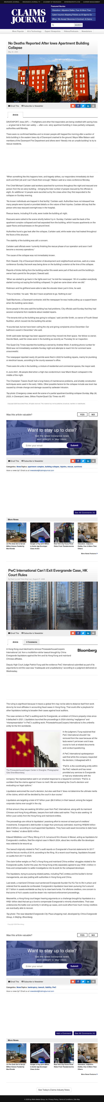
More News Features (88, 553)
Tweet (83, 106)
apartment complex (36, 466)
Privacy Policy (53, 1099)
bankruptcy (32, 987)
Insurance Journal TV (31, 2)
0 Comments (31, 642)
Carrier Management (91, 2)
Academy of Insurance (52, 2)
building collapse (52, 466)
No (93, 414)
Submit (74, 445)
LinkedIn (88, 106)
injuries (63, 466)
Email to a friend (72, 106)
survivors (78, 466)
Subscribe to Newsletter (33, 106)
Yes (82, 414)
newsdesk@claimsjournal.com (42, 470)
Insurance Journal (12, 2)
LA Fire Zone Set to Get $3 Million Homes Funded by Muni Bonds (15, 546)
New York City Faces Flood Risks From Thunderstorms (64, 545)
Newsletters (87, 31)
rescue (70, 466)
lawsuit (41, 987)
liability (48, 987)
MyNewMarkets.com (72, 2)
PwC (54, 987)
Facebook (78, 106)
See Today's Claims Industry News (54, 1089)
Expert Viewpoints (52, 31)
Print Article (93, 106)
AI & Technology (34, 31)
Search (78, 25)
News (19, 466)
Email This (14, 106)
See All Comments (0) (85, 512)
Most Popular (18, 31)
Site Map (77, 1099)
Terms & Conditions (66, 1099)
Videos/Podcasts (71, 31)
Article (15, 114)
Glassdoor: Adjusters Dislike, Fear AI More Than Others (87, 546)
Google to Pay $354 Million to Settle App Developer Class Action (39, 546)
